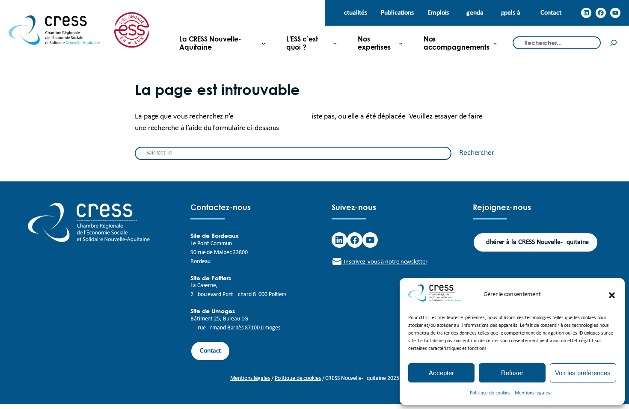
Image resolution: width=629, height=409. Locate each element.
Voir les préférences (583, 372)
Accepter (441, 372)
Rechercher (476, 153)
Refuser (512, 372)
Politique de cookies (490, 393)
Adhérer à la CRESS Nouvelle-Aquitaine (535, 242)
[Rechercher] (613, 43)
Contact (210, 350)
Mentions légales (532, 393)
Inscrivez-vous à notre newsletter (384, 262)
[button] (612, 295)
